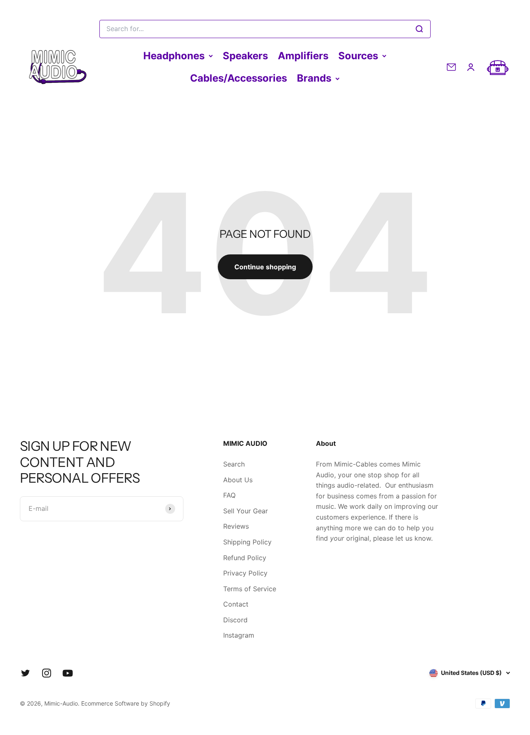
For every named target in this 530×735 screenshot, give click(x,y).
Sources (358, 56)
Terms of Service (249, 589)
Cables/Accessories (238, 78)
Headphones (174, 56)
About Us (238, 480)
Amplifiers (303, 56)
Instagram (238, 635)
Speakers (245, 56)
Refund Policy (244, 558)
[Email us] (451, 67)
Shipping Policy (247, 542)
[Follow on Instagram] (46, 673)
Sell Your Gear (245, 511)
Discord (235, 620)
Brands (314, 78)
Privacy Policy (245, 573)
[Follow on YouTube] (67, 673)
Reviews (236, 526)
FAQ (229, 495)
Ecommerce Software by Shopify (125, 703)
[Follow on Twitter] (25, 673)
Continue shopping (265, 267)
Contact (235, 604)
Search (234, 464)
